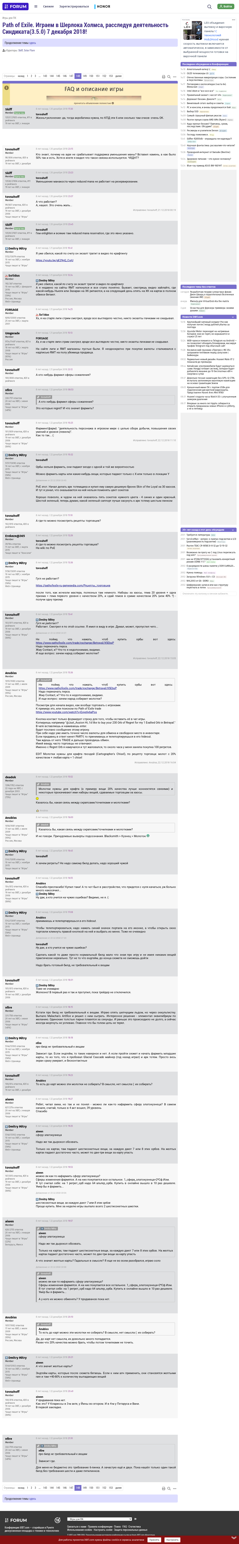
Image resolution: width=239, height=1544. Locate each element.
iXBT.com (72, 1535)
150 (91, 76)
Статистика (134, 1526)
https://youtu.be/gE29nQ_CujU (54, 260)
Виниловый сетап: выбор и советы (205, 103)
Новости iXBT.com (192, 316)
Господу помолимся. (197, 134)
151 (98, 76)
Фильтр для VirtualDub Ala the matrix (209, 301)
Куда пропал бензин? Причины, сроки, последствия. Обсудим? (207, 125)
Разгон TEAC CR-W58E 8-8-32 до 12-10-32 (207, 545)
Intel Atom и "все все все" (200, 91)
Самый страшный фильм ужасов (204, 115)
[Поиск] (210, 6)
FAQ (124, 1526)
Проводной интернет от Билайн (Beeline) (208, 152)
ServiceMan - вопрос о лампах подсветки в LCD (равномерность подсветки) (211, 540)
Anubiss (44, 810)
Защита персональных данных (130, 1529)
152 (104, 76)
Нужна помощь (194, 572)
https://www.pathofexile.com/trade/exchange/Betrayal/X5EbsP (75, 643)
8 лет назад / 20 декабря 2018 (54, 109)
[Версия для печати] (163, 77)
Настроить (172, 1539)
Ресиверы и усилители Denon (202, 130)
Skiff (20, 50)
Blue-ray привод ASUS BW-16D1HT (204, 165)
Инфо (172, 109)
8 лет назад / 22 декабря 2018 (54, 389)
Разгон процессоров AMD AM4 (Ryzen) (206, 119)
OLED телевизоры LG (198, 73)
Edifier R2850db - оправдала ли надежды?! (209, 138)
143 (45, 76)
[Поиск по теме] (169, 77)
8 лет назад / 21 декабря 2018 (54, 248)
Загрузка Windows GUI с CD (201, 576)
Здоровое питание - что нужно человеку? (209, 159)
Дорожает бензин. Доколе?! (201, 99)
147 (71, 76)
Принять (154, 1539)
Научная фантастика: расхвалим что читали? (211, 145)
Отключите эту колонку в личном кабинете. (205, 593)
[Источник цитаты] (125, 284)
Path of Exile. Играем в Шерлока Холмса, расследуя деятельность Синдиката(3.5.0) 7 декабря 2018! (85, 28)
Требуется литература (198, 535)
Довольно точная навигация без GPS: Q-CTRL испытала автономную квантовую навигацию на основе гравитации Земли (211, 381)
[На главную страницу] (15, 6)
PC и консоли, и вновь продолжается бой (209, 107)
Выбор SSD (192, 111)
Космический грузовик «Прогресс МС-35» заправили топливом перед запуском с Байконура (209, 353)
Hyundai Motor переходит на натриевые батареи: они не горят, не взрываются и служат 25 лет (208, 334)
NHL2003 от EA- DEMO (198, 581)
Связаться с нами (76, 1526)
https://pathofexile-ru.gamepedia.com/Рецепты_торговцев (73, 585)
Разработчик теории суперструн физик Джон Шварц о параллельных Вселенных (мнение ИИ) (212, 294)
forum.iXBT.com (138, 1535)
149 (85, 76)
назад (21, 76)
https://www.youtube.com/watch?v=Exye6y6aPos (66, 712)
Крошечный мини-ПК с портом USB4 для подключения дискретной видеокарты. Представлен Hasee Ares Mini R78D (208, 390)
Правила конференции (100, 1526)
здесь (32, 43)
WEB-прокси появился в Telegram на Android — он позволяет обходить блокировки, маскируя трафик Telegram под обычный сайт (212, 343)
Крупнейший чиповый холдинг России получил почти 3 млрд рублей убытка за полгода (208, 325)
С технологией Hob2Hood (212, 35)
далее (118, 76)
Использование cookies (79, 1529)
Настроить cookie (103, 1529)
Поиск (117, 1526)
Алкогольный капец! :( (198, 69)
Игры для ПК (9, 18)
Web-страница (13, 301)
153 (111, 76)
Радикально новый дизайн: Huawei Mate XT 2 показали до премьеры (210, 360)
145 (58, 76)
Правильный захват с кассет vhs (204, 95)
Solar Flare (29, 50)
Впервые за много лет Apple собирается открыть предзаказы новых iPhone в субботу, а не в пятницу (211, 406)
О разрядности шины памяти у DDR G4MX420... (211, 566)
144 (52, 76)
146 (65, 76)
